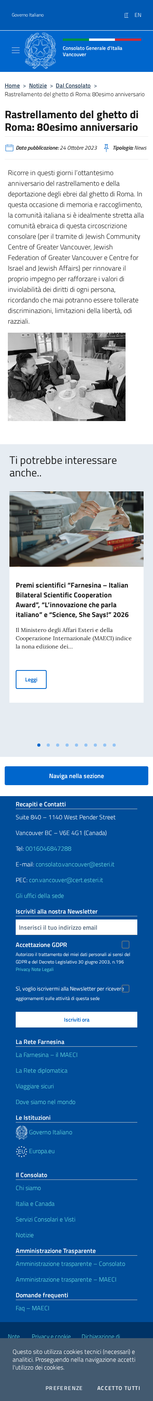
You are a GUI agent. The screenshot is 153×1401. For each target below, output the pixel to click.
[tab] (38, 745)
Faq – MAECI (32, 1308)
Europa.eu (41, 1151)
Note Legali (42, 969)
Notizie (38, 85)
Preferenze (64, 1388)
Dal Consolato (73, 85)
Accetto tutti (118, 1388)
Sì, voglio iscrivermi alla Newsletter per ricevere (70, 988)
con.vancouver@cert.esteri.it (66, 880)
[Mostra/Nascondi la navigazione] (15, 50)
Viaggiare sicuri (35, 1086)
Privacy (23, 969)
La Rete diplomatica (41, 1070)
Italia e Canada (35, 1203)
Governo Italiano (28, 14)
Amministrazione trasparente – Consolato (70, 1263)
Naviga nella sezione (76, 775)
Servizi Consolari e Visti (45, 1219)
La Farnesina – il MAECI (47, 1054)
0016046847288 (48, 848)
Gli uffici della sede (40, 895)
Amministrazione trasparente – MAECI (66, 1279)
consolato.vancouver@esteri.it (75, 864)
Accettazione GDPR (41, 944)
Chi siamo (28, 1187)
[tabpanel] (76, 614)
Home (12, 85)
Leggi (36, 679)
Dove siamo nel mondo (45, 1101)
